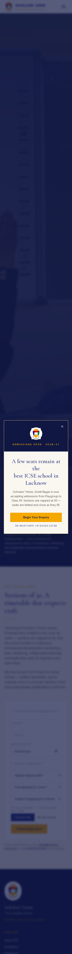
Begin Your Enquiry (36, 517)
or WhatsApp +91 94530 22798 (36, 525)
